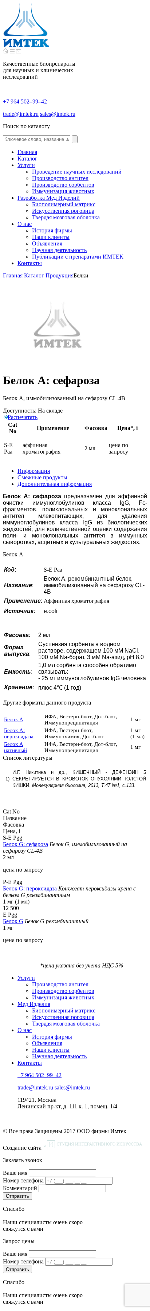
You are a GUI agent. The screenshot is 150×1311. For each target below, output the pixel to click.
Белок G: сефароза (25, 844)
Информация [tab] (33, 471)
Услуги (26, 978)
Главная (13, 275)
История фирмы (52, 1037)
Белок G (13, 921)
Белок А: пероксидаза (18, 733)
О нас (24, 1030)
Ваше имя (15, 1173)
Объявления (47, 1043)
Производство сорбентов (63, 991)
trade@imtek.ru (21, 114)
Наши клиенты (51, 1050)
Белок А (13, 719)
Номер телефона (23, 1180)
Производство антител (60, 984)
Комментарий (20, 1188)
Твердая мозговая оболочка (66, 1023)
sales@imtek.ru (57, 114)
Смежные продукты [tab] (42, 477)
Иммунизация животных (63, 997)
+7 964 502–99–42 (25, 101)
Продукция (60, 275)
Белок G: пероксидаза (30, 888)
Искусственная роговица (63, 1017)
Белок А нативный (15, 747)
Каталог (34, 275)
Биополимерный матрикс (63, 1010)
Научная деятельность (59, 1056)
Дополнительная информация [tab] (54, 484)
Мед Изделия (33, 1004)
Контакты (29, 1063)
